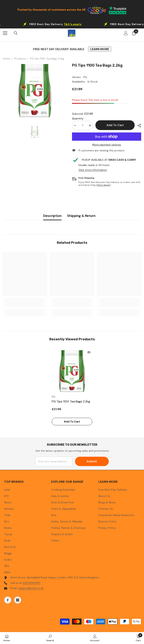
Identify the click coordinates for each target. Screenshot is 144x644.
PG (85, 77)
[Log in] (126, 33)
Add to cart (115, 125)
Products (20, 58)
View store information (93, 170)
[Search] (16, 33)
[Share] (138, 125)
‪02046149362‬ (31, 583)
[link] (25, 305)
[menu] (5, 33)
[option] (34, 90)
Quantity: (78, 118)
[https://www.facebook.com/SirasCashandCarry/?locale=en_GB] (7, 600)
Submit (92, 461)
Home (6, 58)
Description (52, 215)
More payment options (106, 144)
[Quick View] (89, 352)
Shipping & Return (81, 215)
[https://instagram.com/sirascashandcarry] (17, 600)
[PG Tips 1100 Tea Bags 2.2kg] (72, 371)
